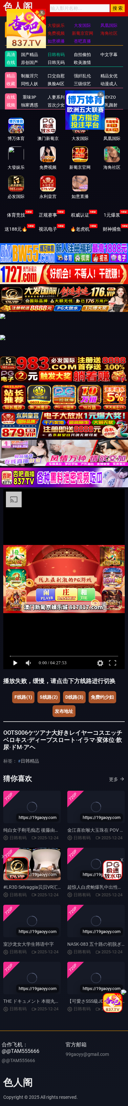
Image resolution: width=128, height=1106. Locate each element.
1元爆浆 (112, 215)
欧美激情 (82, 62)
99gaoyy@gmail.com (87, 1054)
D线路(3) (74, 697)
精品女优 (108, 75)
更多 (113, 779)
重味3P (29, 97)
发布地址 (64, 711)
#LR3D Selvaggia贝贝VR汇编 (32, 887)
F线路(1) (23, 697)
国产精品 (29, 54)
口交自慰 (56, 75)
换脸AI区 (56, 83)
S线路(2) (49, 697)
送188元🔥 (16, 229)
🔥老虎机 (80, 229)
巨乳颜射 (108, 105)
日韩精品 (30, 761)
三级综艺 (82, 83)
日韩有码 (56, 54)
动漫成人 (108, 83)
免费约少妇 (102, 697)
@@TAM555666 (18, 1060)
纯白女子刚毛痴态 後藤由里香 (33, 830)
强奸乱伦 (82, 75)
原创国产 (29, 62)
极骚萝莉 (82, 97)
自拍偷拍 (82, 54)
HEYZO (109, 97)
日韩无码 (56, 62)
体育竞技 (16, 215)
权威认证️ (80, 215)
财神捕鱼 (112, 229)
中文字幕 (108, 54)
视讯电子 (48, 229)
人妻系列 (56, 97)
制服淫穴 (29, 75)
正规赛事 (48, 215)
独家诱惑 (29, 105)
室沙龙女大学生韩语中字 (28, 944)
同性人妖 (29, 83)
